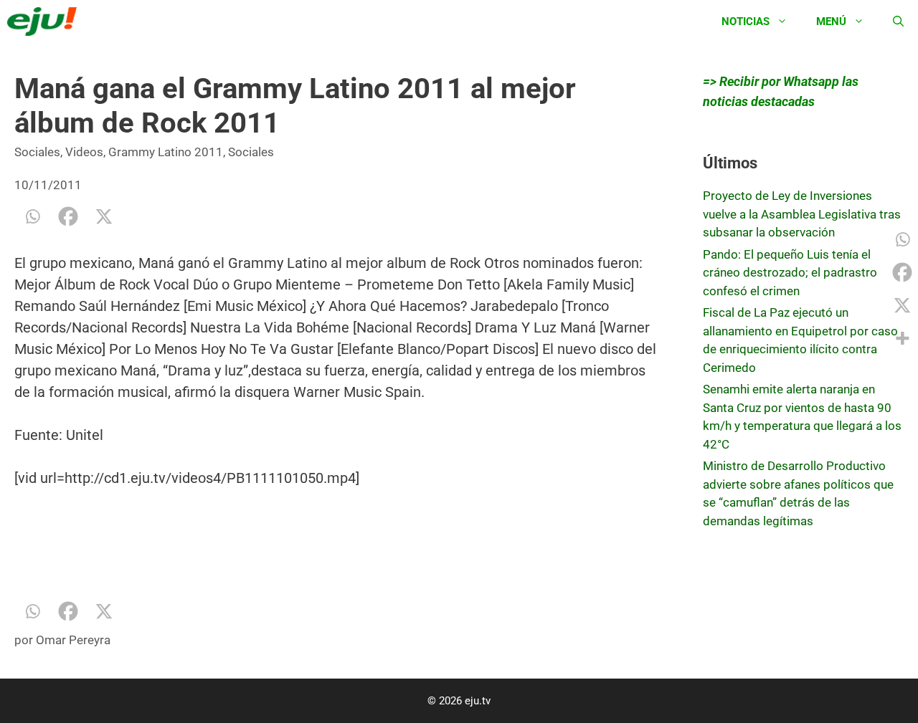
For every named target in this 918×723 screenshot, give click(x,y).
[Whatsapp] (32, 216)
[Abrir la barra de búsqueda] (898, 21)
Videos (84, 152)
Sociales (37, 152)
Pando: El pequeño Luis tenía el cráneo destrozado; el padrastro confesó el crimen (790, 272)
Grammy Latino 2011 (165, 152)
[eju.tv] (45, 21)
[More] (902, 338)
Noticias (745, 21)
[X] (103, 216)
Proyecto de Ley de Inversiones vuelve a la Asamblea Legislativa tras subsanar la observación (802, 213)
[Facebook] (68, 216)
